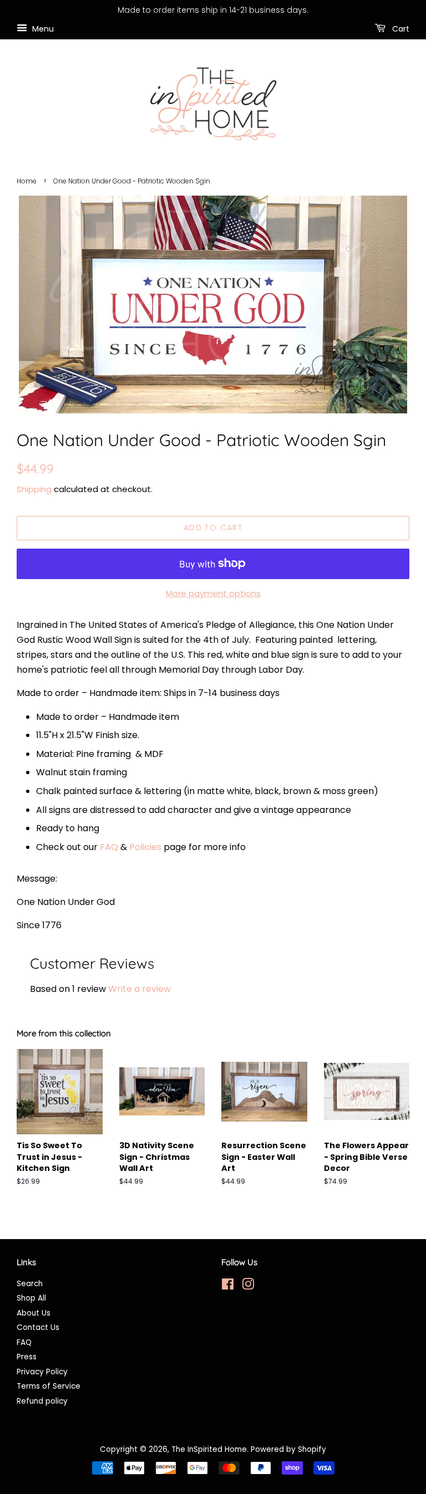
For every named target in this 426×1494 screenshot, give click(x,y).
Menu (42, 28)
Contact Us (38, 1327)
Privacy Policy (42, 1372)
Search (30, 1283)
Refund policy (42, 1401)
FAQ (109, 847)
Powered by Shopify (288, 1449)
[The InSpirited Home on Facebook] (227, 1286)
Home (27, 181)
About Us (33, 1313)
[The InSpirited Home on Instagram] (248, 1286)
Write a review (139, 989)
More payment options (213, 593)
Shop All (31, 1298)
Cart (399, 28)
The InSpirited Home (209, 1449)
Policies (145, 847)
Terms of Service (48, 1386)
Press (27, 1357)
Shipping (34, 489)
